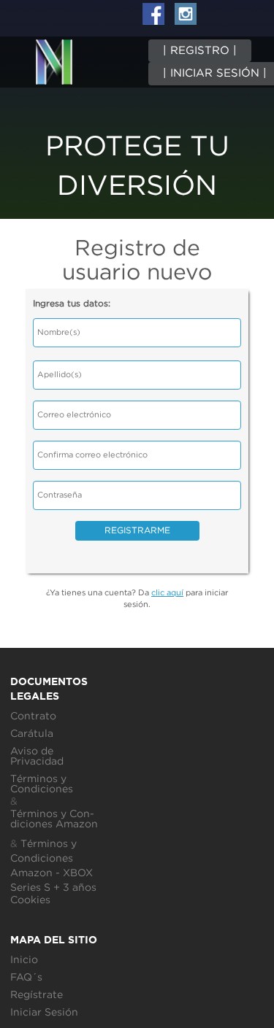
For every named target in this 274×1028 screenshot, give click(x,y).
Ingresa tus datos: (71, 304)
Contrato (33, 716)
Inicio (24, 960)
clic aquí (167, 593)
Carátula (31, 734)
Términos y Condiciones (41, 784)
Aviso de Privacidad (37, 756)
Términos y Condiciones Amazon (54, 819)
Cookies (30, 900)
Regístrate (36, 995)
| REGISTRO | (200, 50)
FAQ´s (26, 977)
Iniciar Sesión (44, 1012)
